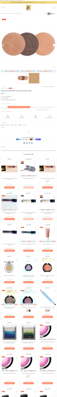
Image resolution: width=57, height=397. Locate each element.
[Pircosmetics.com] (28, 8)
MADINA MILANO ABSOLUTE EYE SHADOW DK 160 (9, 308)
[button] (3, 7)
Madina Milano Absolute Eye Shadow (28, 307)
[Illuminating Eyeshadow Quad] (28, 169)
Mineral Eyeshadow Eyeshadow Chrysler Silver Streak (9, 179)
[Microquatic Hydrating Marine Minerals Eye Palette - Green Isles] (28, 332)
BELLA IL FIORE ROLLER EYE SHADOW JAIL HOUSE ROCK (28, 213)
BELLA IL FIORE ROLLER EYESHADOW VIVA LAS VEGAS (47, 213)
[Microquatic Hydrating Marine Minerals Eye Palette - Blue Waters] (9, 332)
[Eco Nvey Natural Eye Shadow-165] (47, 364)
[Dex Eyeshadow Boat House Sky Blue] (47, 169)
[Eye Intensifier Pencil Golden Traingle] (47, 297)
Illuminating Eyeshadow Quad (28, 178)
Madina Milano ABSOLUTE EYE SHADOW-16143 (47, 276)
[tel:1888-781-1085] (1, 7)
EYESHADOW (8, 96)
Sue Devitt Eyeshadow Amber (9, 275)
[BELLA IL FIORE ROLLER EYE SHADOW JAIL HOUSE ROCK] (28, 203)
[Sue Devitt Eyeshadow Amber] (9, 266)
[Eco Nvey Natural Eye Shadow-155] (47, 332)
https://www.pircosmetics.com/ (49, 86)
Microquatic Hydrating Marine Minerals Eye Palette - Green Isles (28, 342)
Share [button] (3, 127)
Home (2, 13)
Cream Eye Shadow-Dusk (47, 244)
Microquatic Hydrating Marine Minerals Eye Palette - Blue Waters (9, 342)
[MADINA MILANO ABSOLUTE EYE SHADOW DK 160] (9, 297)
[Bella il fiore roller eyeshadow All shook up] (28, 234)
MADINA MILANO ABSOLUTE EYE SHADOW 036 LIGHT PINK (28, 276)
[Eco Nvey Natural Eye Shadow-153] (9, 364)
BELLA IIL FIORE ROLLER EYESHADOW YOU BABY (9, 245)
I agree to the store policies (6, 111)
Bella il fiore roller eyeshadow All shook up (28, 245)
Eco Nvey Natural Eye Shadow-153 (9, 373)
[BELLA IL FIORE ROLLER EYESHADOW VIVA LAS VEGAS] (47, 203)
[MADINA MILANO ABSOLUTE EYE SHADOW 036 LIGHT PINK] (28, 266)
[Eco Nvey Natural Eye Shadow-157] (28, 364)
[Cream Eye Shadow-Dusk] (47, 234)
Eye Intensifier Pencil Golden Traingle (47, 307)
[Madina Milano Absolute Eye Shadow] (28, 297)
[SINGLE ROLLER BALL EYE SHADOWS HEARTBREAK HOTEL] (9, 203)
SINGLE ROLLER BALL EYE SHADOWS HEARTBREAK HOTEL (9, 213)
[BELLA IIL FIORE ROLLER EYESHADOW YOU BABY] (9, 234)
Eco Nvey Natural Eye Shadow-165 (47, 373)
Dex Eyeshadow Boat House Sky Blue (47, 178)
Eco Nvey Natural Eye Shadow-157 (28, 373)
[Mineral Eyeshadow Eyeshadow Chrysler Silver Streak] (9, 169)
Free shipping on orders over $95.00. (40, 2)
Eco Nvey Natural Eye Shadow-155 (47, 341)
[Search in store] (53, 7)
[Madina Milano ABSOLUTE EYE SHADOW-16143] (47, 266)
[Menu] (55, 7)
